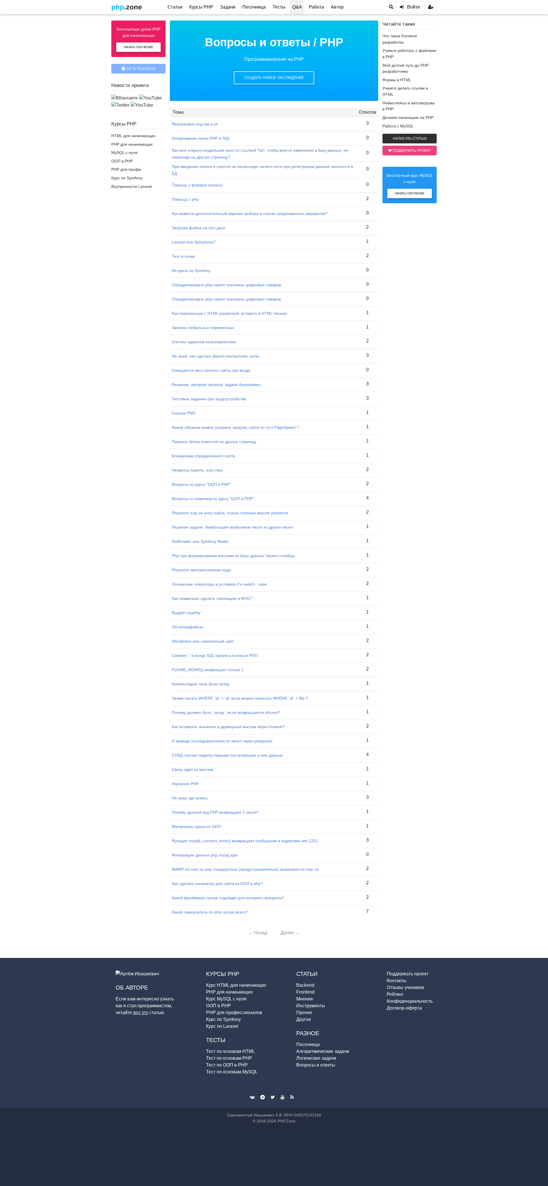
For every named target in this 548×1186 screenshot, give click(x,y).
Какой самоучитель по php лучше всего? (210, 912)
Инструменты (310, 1005)
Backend (305, 985)
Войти (413, 7)
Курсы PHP (201, 7)
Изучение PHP (185, 783)
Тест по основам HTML (230, 1051)
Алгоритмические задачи (322, 1051)
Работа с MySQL (398, 126)
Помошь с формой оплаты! (197, 185)
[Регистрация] (431, 7)
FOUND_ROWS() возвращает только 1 (208, 669)
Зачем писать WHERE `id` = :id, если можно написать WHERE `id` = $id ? (240, 698)
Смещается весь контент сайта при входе (211, 370)
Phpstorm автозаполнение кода (201, 570)
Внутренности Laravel (131, 186)
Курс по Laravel (222, 1026)
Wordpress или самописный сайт (202, 641)
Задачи (227, 7)
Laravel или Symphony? (194, 242)
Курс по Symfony (126, 178)
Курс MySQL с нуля (226, 998)
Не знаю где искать (189, 798)
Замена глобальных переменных (203, 327)
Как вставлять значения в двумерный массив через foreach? (228, 726)
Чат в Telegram (140, 69)
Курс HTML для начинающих (236, 985)
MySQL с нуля (124, 152)
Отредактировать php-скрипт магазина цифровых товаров (226, 285)
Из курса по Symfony (191, 270)
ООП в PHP (122, 161)
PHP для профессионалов (234, 1012)
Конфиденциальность (410, 1001)
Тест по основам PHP (229, 1058)
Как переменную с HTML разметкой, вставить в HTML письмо (229, 313)
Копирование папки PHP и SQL (201, 138)
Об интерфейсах (188, 627)
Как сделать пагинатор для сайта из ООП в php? (217, 883)
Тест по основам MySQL (231, 1071)
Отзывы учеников (405, 987)
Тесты (279, 7)
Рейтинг (395, 994)
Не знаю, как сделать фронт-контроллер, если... (217, 356)
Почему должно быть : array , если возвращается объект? (226, 712)
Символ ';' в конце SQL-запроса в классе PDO (215, 655)
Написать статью (410, 139)
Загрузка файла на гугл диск (198, 228)
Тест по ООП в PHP (227, 1065)
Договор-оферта (404, 1008)
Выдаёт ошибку (186, 612)
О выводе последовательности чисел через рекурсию (222, 741)
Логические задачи (316, 1058)
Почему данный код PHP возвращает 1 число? (215, 812)
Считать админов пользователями (204, 342)
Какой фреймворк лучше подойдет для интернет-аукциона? (228, 897)
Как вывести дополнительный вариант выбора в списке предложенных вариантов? (249, 213)
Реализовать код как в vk (195, 124)
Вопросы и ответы (257, 42)
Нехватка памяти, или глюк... (199, 470)
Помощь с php (185, 199)
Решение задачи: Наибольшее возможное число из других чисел (232, 527)
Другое (303, 1019)
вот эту (140, 1012)
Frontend (305, 992)
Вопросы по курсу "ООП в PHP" (201, 484)
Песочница (254, 7)
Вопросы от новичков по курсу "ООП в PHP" (213, 498)
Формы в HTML (396, 80)
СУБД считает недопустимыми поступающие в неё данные (227, 755)
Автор (337, 7)
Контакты (396, 980)
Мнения (304, 998)
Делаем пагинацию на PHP (408, 117)
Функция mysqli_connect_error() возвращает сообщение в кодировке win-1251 (245, 840)
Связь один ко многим (192, 769)
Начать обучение (138, 47)
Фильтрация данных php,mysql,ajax (205, 855)
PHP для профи (126, 169)
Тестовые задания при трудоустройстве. (209, 399)
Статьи (175, 7)
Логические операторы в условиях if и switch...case (219, 584)
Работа (316, 7)
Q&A (297, 7)
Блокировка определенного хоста (203, 456)
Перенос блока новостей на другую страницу (214, 441)
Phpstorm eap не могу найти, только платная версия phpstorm (230, 513)
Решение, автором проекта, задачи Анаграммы (216, 384)
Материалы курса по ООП (196, 826)
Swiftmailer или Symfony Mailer (200, 541)
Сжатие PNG (184, 413)
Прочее (304, 1012)
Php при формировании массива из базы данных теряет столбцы (233, 555)
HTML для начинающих (133, 135)
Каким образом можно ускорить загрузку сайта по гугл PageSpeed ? (235, 427)
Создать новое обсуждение (274, 78)
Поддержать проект (411, 151)
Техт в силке (183, 256)
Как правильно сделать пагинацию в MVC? (212, 598)
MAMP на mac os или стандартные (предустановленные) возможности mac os (245, 869)
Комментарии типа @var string (200, 684)
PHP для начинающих (132, 144)
